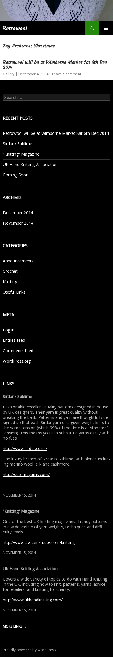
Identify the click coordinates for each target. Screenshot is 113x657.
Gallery (8, 74)
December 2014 (18, 212)
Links (8, 383)
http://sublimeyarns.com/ (26, 474)
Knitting (10, 281)
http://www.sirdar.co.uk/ (25, 448)
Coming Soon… (17, 175)
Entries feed (14, 340)
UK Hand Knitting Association (30, 164)
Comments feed (18, 350)
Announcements (18, 261)
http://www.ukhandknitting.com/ (33, 599)
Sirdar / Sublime (17, 143)
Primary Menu (106, 28)
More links (15, 626)
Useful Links (14, 292)
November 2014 (18, 223)
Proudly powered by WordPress (29, 649)
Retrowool (15, 28)
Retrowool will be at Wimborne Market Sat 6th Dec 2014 (55, 64)
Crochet (10, 271)
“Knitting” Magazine (21, 154)
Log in (8, 330)
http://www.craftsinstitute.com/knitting (39, 542)
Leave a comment (66, 74)
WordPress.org (17, 361)
